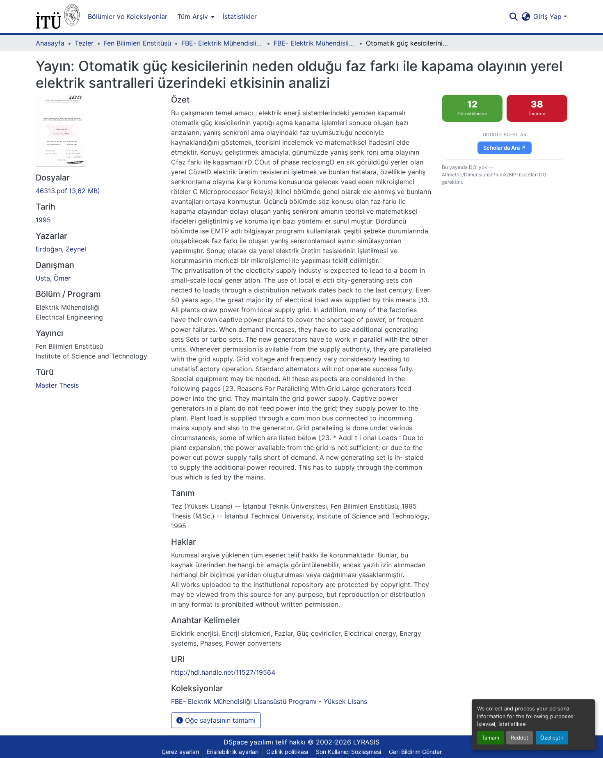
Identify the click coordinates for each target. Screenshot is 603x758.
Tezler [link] (84, 43)
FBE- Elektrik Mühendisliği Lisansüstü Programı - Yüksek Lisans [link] (315, 43)
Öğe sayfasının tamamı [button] (219, 720)
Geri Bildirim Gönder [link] (415, 751)
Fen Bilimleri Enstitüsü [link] (137, 43)
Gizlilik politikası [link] (287, 751)
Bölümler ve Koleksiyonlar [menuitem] (127, 16)
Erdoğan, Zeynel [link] (61, 249)
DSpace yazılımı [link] (248, 742)
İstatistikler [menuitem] (240, 16)
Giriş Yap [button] (548, 16)
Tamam (490, 738)
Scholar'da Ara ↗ (504, 147)
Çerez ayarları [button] (180, 751)
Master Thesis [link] (57, 385)
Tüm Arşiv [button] (192, 16)
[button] (58, 16)
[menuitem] (195, 16)
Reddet (519, 738)
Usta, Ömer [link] (53, 278)
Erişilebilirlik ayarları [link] (232, 751)
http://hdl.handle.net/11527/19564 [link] (223, 672)
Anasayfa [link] (50, 43)
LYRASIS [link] (366, 742)
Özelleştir (552, 738)
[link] (98, 191)
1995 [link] (43, 220)
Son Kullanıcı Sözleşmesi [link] (348, 751)
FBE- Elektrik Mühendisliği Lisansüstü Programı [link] (222, 43)
